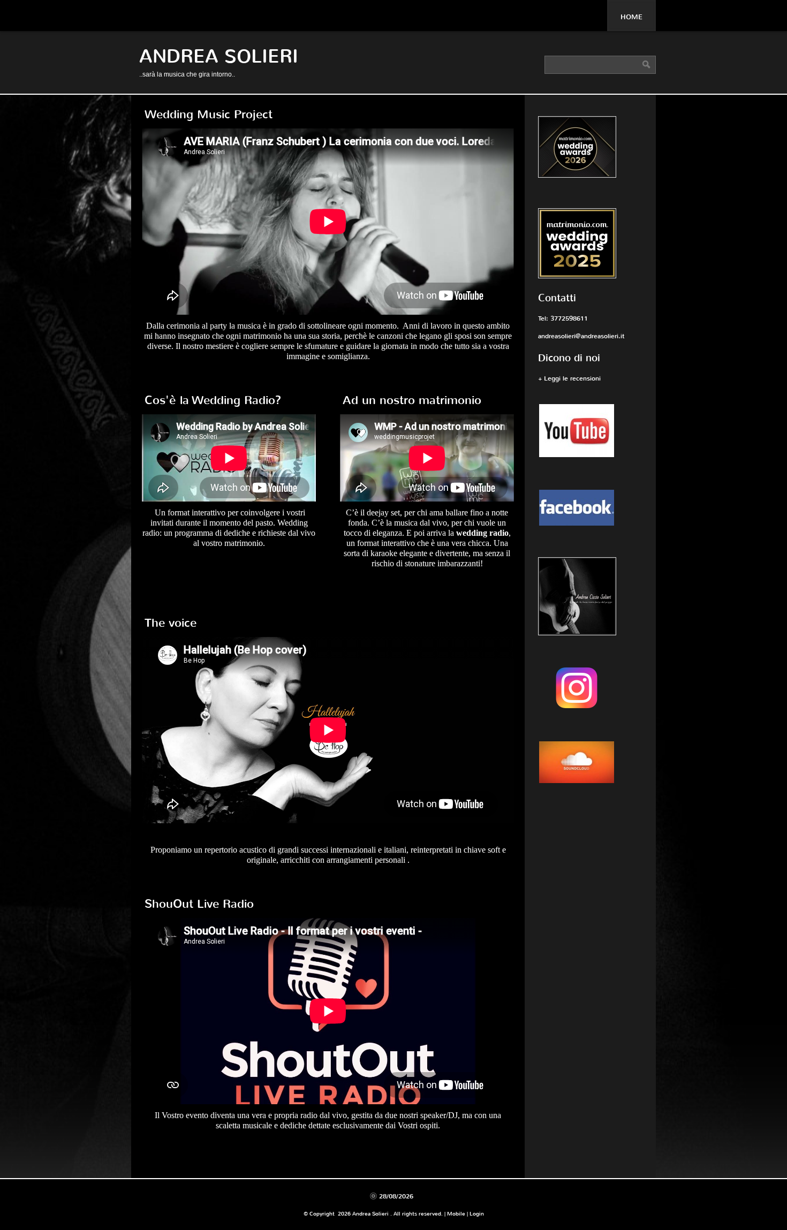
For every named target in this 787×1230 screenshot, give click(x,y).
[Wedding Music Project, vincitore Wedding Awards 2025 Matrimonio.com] (590, 244)
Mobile (456, 1213)
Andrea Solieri (218, 56)
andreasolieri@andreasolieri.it (581, 336)
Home (631, 16)
